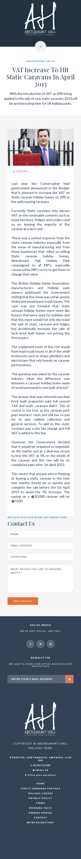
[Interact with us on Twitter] (40, 644)
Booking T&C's (40, 808)
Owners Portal (40, 813)
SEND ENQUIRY (22, 601)
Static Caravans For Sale (40, 788)
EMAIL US (42, 770)
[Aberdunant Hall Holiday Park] (40, 718)
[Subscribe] (69, 679)
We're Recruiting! (40, 822)
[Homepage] (40, 23)
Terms (40, 803)
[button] (40, 46)
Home (40, 783)
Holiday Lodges (40, 793)
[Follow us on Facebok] (30, 644)
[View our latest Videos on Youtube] (51, 644)
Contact (40, 817)
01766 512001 (42, 765)
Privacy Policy (40, 798)
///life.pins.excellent (41, 775)
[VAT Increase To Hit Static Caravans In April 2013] (40, 147)
